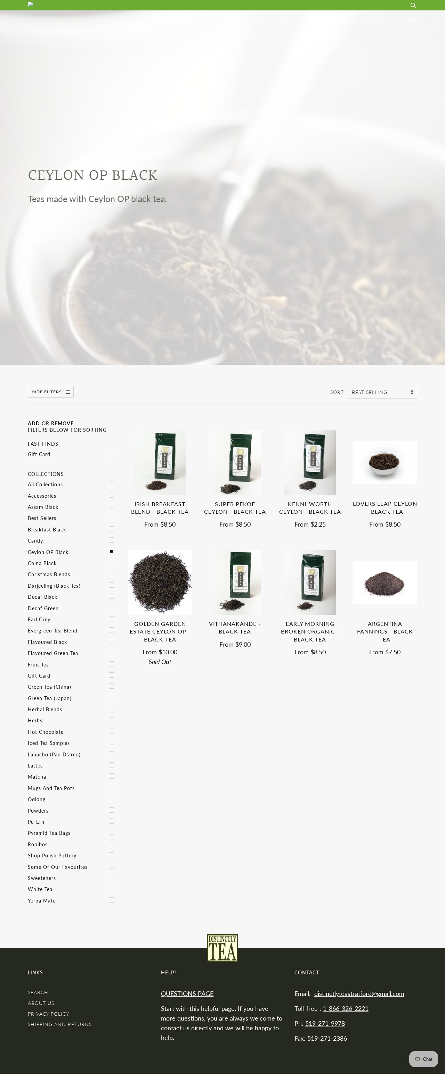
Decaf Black (42, 597)
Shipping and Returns (60, 1024)
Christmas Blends (49, 574)
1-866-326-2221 (346, 1008)
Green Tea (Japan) (50, 698)
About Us (289, 21)
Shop (257, 21)
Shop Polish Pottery (52, 855)
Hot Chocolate (46, 732)
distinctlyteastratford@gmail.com (359, 993)
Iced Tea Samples (49, 743)
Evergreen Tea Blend (53, 631)
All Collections (45, 484)
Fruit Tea (38, 665)
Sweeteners (42, 878)
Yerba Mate (42, 901)
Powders (38, 811)
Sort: (338, 392)
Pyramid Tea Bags (49, 833)
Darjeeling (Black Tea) (54, 586)
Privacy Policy (48, 1014)
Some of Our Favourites (58, 867)
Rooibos (38, 844)
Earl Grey (39, 619)
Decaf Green (43, 608)
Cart (410, 21)
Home (230, 21)
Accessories (42, 496)
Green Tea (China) (49, 687)
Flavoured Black (47, 642)
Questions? (331, 21)
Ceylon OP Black (48, 552)
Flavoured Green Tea (53, 653)
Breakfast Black (47, 529)
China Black (42, 563)
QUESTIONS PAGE (187, 993)
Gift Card (39, 454)
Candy (35, 541)
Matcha (37, 777)
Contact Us (375, 21)
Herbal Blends (45, 709)
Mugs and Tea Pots (51, 788)
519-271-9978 (325, 1023)
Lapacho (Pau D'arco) (54, 754)
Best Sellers (42, 518)
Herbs (35, 720)
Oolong (37, 799)
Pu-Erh (36, 822)
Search (38, 992)
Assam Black (43, 507)
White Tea (40, 889)
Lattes (35, 766)
